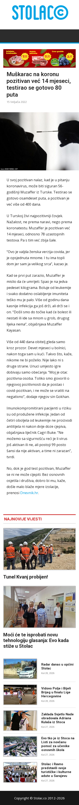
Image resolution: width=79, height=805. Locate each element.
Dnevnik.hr (29, 492)
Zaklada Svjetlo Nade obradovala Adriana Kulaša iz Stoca (57, 718)
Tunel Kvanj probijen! (25, 577)
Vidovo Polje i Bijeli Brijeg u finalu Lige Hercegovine (56, 692)
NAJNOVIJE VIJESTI (23, 519)
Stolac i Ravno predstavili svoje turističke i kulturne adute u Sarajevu (56, 770)
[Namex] (39, 58)
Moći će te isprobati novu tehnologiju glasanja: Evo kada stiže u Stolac (36, 640)
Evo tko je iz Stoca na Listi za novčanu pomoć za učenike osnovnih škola (57, 744)
